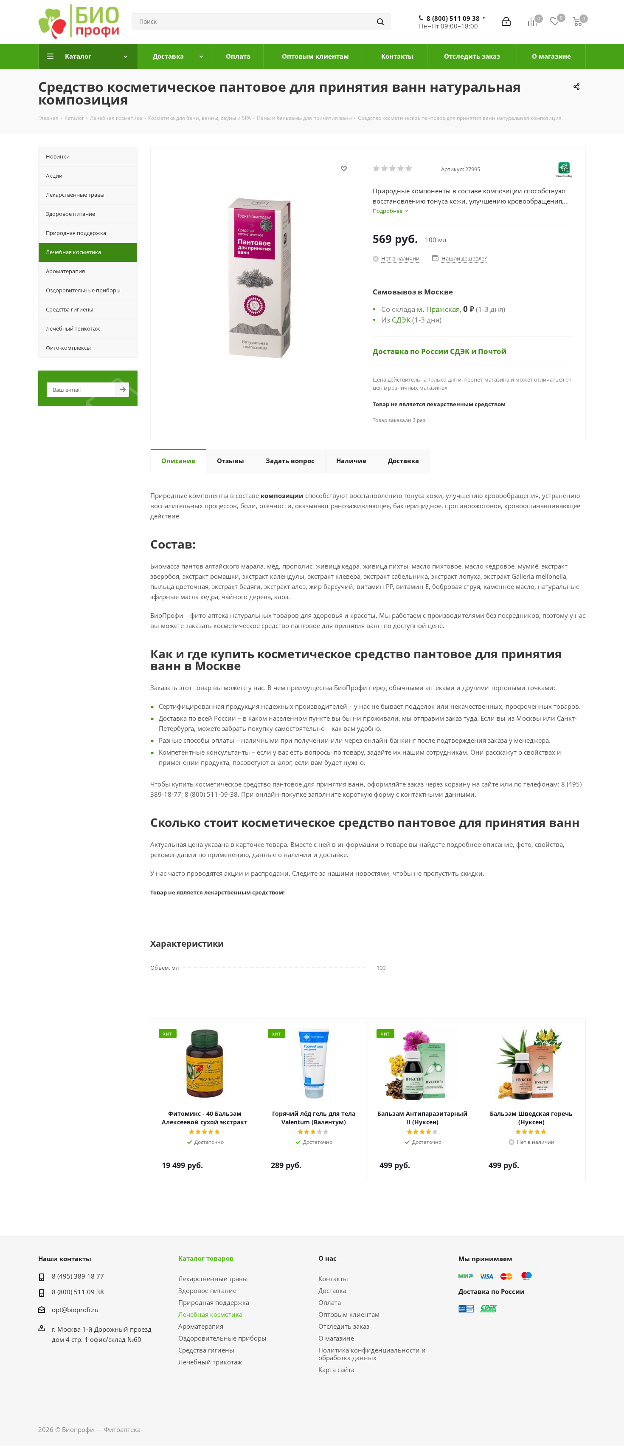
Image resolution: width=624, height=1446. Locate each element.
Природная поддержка (213, 1302)
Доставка (332, 1290)
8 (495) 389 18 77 (78, 1276)
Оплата (329, 1302)
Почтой (492, 351)
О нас (327, 1258)
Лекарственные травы (213, 1278)
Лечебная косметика (210, 1314)
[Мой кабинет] (506, 22)
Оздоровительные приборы (222, 1338)
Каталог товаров (206, 1258)
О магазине (336, 1338)
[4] (401, 168)
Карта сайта (336, 1369)
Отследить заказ (343, 1326)
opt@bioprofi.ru (75, 1309)
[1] (377, 168)
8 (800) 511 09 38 (453, 18)
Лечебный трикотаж (210, 1362)
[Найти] (380, 21)
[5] (409, 168)
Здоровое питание (207, 1290)
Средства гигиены (206, 1350)
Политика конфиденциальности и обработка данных (372, 1354)
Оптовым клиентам (348, 1314)
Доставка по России (411, 351)
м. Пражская (438, 309)
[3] (393, 168)
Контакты (333, 1278)
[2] (385, 168)
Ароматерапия (200, 1326)
